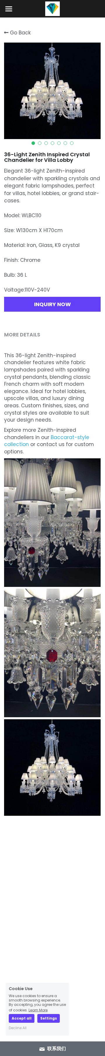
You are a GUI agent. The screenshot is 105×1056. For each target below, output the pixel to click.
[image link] (52, 8)
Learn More (38, 1010)
